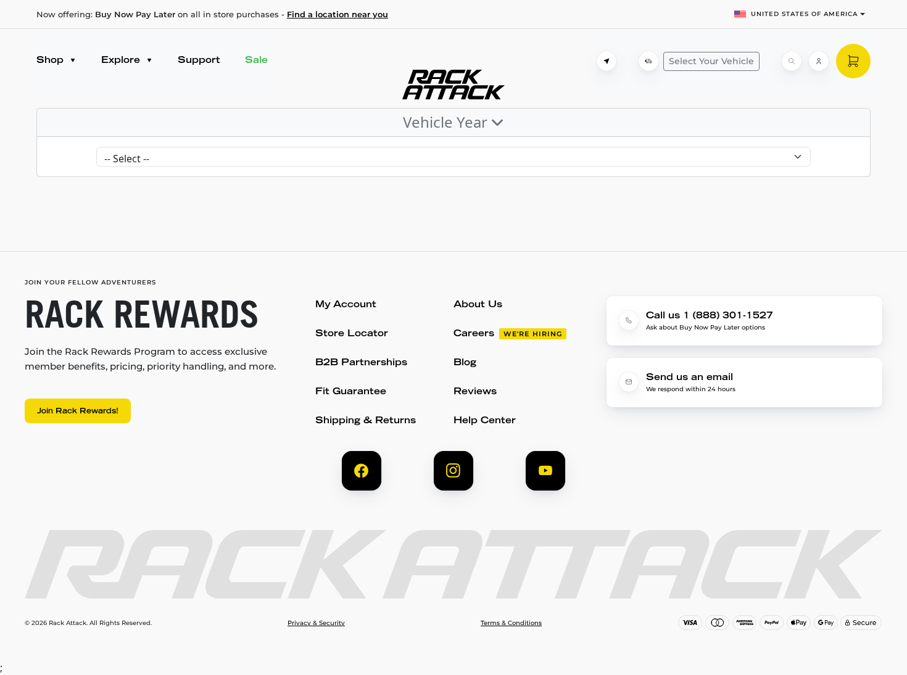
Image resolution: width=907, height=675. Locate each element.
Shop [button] (51, 60)
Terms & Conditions (511, 623)
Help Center (485, 421)
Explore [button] (122, 60)
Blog (465, 363)
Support (199, 60)
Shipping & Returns (365, 421)
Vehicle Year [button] (447, 122)
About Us (478, 305)
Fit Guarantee (350, 392)
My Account (345, 305)
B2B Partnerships (361, 363)
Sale (256, 60)
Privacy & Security (316, 623)
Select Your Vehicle (711, 61)
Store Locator (351, 334)
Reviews (475, 392)
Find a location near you (337, 14)
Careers (474, 334)
